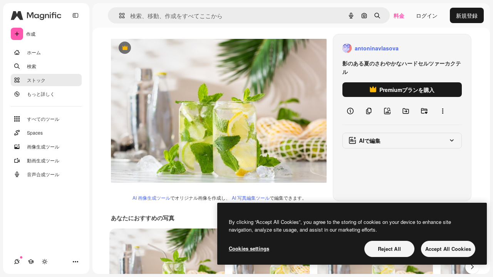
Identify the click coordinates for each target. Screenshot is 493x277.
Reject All (389, 248)
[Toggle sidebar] (75, 15)
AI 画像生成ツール (151, 197)
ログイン (427, 15)
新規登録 (467, 15)
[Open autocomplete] (118, 15)
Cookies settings (249, 248)
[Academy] (31, 261)
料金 (399, 15)
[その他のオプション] (442, 110)
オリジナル (163, 48)
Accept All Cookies (448, 248)
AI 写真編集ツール (251, 197)
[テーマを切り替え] (45, 261)
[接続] (17, 261)
